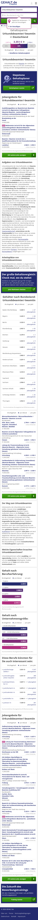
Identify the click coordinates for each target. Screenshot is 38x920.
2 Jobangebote (31, 336)
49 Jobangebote (31, 361)
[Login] (32, 3)
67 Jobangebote (31, 311)
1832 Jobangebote (31, 693)
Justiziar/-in (7, 703)
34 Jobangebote (31, 390)
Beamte (21, 63)
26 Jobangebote (31, 323)
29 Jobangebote (31, 354)
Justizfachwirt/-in (9, 688)
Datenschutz (5, 916)
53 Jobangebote (31, 348)
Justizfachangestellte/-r (8, 671)
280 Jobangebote (31, 677)
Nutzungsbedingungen (23, 913)
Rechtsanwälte (23, 239)
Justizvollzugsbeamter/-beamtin (9, 677)
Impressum (21, 916)
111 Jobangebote (31, 367)
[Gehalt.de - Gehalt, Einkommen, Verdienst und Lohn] (9, 3)
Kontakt (13, 916)
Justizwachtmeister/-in (9, 683)
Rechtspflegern (7, 251)
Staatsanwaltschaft (8, 231)
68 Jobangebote (31, 317)
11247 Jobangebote (31, 671)
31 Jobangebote (31, 383)
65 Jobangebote (31, 330)
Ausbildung (6, 531)
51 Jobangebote (31, 373)
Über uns (4, 913)
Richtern (14, 249)
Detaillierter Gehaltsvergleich (20, 53)
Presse (11, 913)
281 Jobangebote (31, 704)
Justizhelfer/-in (8, 698)
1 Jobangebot (31, 682)
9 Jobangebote (31, 342)
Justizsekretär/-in (9, 692)
